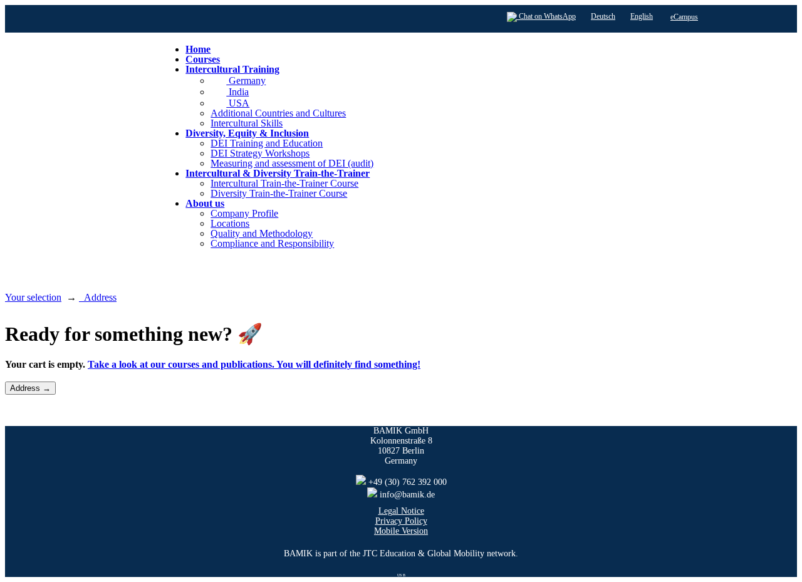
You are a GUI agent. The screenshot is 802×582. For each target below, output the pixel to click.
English (641, 16)
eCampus (684, 17)
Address (98, 297)
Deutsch (603, 16)
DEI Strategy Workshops (260, 153)
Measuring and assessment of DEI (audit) (292, 163)
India (237, 91)
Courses (202, 59)
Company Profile (244, 213)
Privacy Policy (401, 521)
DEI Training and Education (267, 143)
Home (198, 49)
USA (237, 103)
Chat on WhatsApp (546, 16)
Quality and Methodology (262, 233)
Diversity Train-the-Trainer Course (279, 193)
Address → (30, 388)
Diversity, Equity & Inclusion (247, 133)
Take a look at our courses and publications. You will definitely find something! (254, 364)
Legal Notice (401, 511)
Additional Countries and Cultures (278, 113)
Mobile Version (401, 531)
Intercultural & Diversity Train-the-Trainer (277, 173)
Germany (246, 80)
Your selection (33, 297)
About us (204, 203)
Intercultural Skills (247, 123)
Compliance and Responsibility (272, 243)
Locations (230, 223)
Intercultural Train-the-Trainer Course (284, 183)
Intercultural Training (232, 69)
